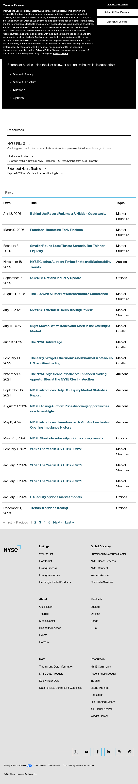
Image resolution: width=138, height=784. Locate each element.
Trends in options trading (49, 508)
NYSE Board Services (103, 561)
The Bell (43, 614)
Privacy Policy (43, 50)
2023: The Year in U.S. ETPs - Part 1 (56, 481)
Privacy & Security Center (15, 765)
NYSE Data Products (51, 673)
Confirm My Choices (117, 4)
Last (69, 522)
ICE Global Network (102, 709)
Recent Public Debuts (103, 673)
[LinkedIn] (108, 752)
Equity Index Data (49, 680)
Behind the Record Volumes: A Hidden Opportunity (68, 214)
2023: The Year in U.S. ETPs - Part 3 (56, 449)
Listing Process (48, 568)
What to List (46, 554)
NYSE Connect (99, 568)
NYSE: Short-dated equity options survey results (66, 438)
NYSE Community (101, 666)
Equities (95, 607)
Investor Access (100, 575)
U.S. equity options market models (56, 497)
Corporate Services (102, 582)
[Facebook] (98, 752)
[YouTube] (87, 752)
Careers (44, 642)
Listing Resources (49, 575)
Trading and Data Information (56, 666)
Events (43, 635)
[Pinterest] (130, 752)
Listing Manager (100, 688)
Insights (95, 680)
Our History (45, 607)
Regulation (97, 695)
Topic (120, 203)
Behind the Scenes (50, 628)
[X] (76, 752)
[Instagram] (119, 752)
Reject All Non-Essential (117, 12)
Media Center (47, 621)
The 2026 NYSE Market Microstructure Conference (69, 294)
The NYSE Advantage (46, 342)
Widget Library (99, 716)
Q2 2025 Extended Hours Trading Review (61, 310)
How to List (45, 561)
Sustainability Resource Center (108, 554)
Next (57, 522)
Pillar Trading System (103, 702)
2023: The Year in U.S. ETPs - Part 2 (56, 465)
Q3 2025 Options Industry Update (55, 278)
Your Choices (40, 765)
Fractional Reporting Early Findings (56, 230)
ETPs (94, 628)
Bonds (94, 621)
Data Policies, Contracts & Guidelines (60, 688)
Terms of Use (54, 765)
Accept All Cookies (117, 21)
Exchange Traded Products (55, 582)
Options (95, 614)
